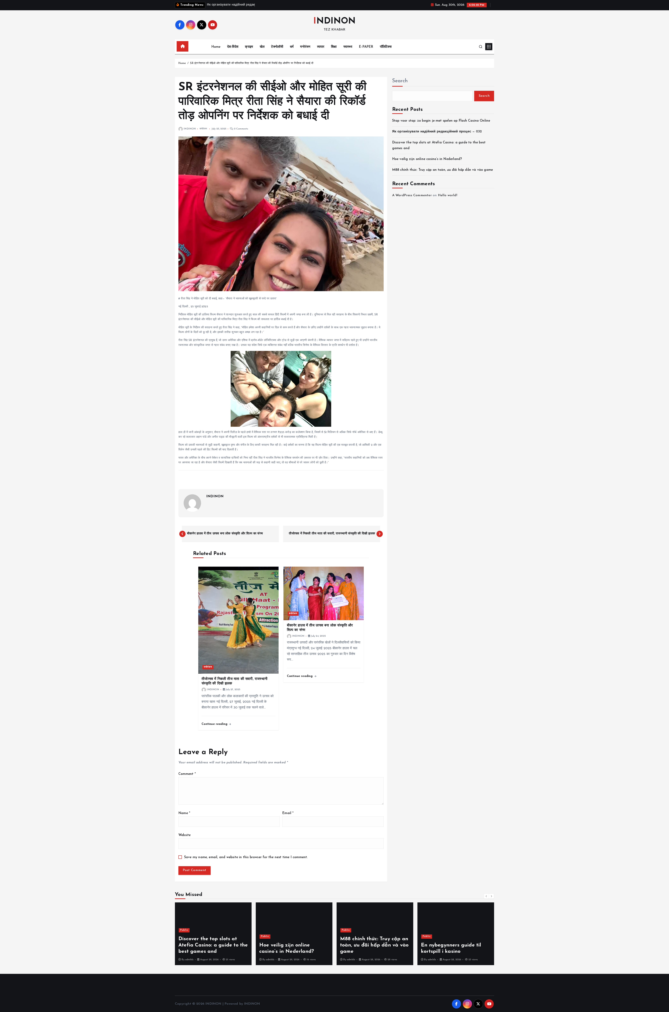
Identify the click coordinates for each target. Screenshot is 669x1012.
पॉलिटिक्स (386, 47)
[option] (213, 933)
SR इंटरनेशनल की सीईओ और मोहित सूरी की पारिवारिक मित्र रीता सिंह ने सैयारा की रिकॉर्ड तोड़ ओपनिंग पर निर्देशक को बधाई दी (251, 63)
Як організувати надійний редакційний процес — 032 (437, 131)
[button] (486, 896)
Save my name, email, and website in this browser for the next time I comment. (246, 857)
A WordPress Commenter (412, 195)
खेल (262, 47)
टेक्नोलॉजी (277, 47)
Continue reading (215, 724)
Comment (187, 774)
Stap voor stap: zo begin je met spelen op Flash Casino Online (441, 120)
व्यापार (320, 47)
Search (400, 80)
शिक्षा (334, 47)
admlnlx (189, 959)
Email (288, 813)
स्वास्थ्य (347, 47)
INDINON (190, 129)
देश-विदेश (232, 47)
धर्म (292, 47)
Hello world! (447, 195)
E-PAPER (366, 47)
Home (216, 47)
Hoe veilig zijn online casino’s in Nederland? (427, 159)
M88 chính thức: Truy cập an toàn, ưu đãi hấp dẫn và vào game (442, 170)
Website (184, 835)
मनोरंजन (305, 47)
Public (184, 936)
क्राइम (249, 47)
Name (184, 813)
